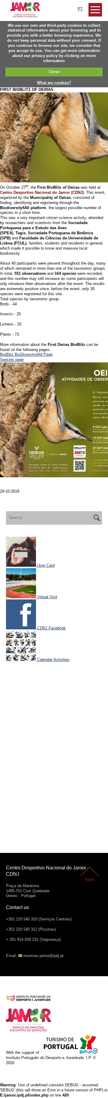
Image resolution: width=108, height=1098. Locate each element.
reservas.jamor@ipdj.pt (43, 955)
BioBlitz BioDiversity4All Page (26, 354)
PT (80, 9)
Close (54, 71)
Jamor (12, 4)
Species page (12, 359)
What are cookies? (54, 82)
